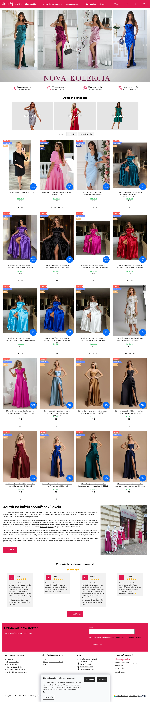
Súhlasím (102, 679)
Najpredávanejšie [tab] (86, 134)
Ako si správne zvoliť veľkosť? (53, 662)
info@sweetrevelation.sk (88, 659)
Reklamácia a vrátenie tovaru (16, 672)
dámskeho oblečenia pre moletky (26, 517)
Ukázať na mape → (121, 672)
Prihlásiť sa (97, 644)
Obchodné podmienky (14, 667)
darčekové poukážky (47, 527)
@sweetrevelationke (87, 669)
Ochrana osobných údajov (16, 669)
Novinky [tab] (61, 134)
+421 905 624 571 (87, 662)
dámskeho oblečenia (50, 514)
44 (63, 208)
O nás (45, 659)
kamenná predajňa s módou (38, 512)
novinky (54, 541)
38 (55, 208)
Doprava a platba (13, 662)
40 (59, 208)
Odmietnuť (90, 679)
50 (22, 208)
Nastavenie (49, 697)
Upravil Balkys (134, 696)
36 (51, 208)
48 (97, 208)
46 (18, 208)
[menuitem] (31, 4)
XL (20, 426)
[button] (11, 45)
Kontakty (10, 659)
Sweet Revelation (86, 664)
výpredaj (62, 541)
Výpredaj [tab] (72, 134)
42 (89, 208)
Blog (44, 664)
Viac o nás (10, 550)
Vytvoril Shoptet (122, 696)
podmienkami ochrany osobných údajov (126, 637)
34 (130, 208)
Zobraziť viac (75, 614)
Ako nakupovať (12, 664)
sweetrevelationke (86, 667)
